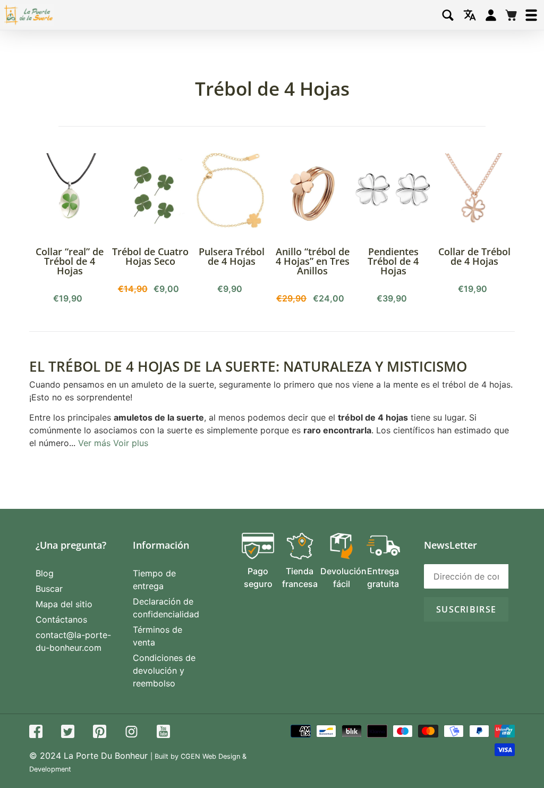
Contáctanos (61, 619)
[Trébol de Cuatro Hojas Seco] (150, 193)
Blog (45, 573)
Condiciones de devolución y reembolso (164, 670)
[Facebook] (35, 733)
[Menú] (531, 15)
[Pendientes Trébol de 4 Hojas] (393, 193)
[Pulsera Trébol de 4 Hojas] (231, 193)
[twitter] (67, 733)
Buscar (49, 588)
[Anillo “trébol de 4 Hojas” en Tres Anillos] (312, 193)
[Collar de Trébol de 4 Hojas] (474, 193)
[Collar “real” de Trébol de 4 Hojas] (69, 193)
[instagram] (131, 733)
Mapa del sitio (64, 604)
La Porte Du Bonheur (106, 755)
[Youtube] (163, 733)
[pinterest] (99, 733)
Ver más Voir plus (113, 443)
